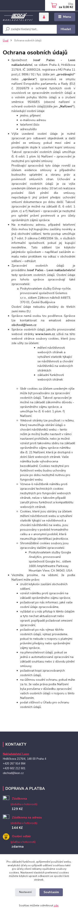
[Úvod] (18, 17)
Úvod (5, 40)
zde (56, 905)
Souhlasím (51, 892)
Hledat (66, 29)
